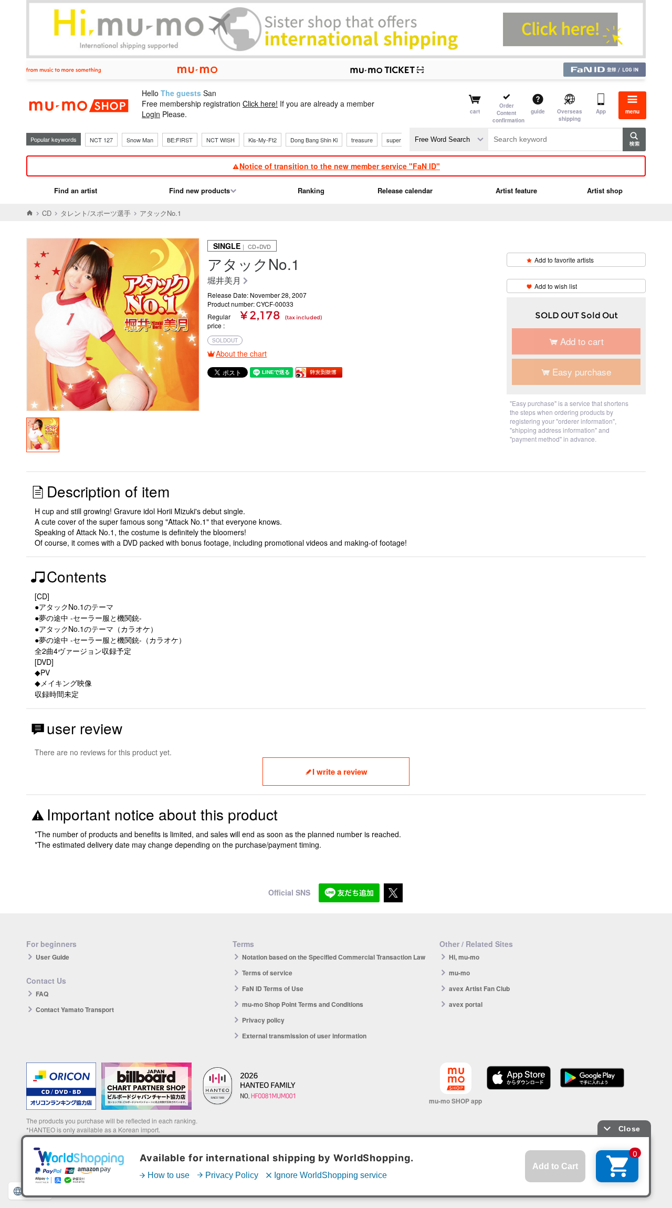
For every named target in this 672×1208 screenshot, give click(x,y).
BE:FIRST (180, 140)
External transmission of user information (304, 1035)
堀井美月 (224, 280)
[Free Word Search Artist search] (449, 139)
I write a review (340, 771)
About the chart (241, 353)
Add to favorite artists (564, 259)
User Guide (52, 957)
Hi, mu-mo (464, 957)
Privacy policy (263, 1020)
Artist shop (605, 190)
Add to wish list (555, 286)
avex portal (465, 1004)
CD (46, 213)
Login (151, 114)
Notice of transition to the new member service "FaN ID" (339, 166)
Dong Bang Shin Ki (314, 140)
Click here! (260, 103)
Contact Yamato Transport (75, 1009)
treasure (362, 140)
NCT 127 (101, 140)
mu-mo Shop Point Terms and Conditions (302, 1004)
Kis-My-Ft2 (262, 140)
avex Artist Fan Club (479, 988)
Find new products (199, 190)
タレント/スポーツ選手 (95, 213)
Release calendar (405, 190)
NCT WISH (220, 140)
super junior (401, 140)
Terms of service (267, 972)
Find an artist (75, 190)
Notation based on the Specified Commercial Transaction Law (333, 957)
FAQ (42, 993)
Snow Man (140, 140)
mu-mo (459, 972)
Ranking (311, 190)
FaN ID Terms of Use (272, 988)
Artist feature (516, 190)
